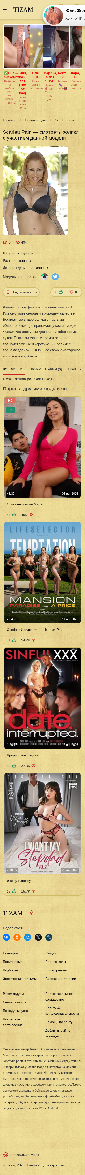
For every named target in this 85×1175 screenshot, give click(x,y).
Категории (11, 953)
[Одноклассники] (17, 937)
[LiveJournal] (48, 937)
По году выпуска (15, 1011)
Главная (9, 120)
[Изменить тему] (33, 913)
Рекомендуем (13, 994)
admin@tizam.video (24, 1155)
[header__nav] (5, 9)
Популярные (12, 961)
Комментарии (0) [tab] (46, 369)
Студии (50, 953)
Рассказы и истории (60, 978)
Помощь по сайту (58, 1022)
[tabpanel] (42, 636)
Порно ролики (56, 970)
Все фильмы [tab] (14, 369)
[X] (38, 937)
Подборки (10, 970)
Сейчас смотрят (15, 1002)
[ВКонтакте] (6, 937)
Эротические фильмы (20, 978)
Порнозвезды (35, 120)
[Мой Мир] (27, 937)
